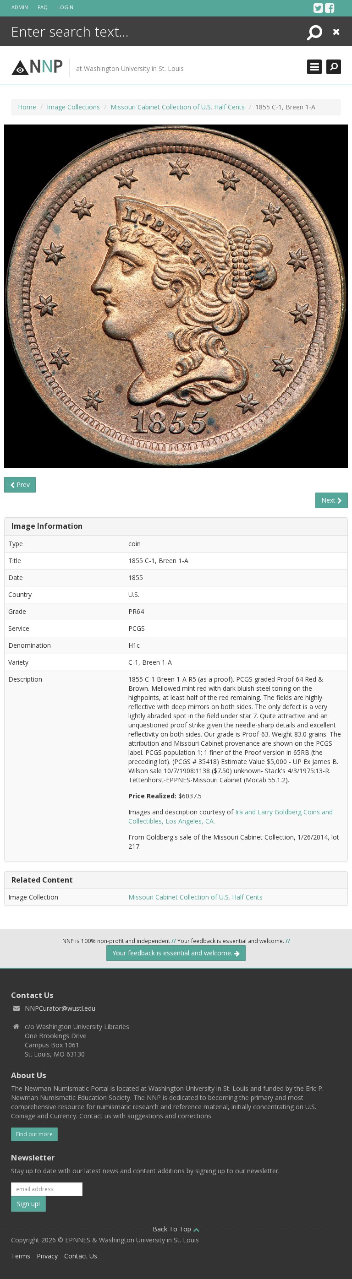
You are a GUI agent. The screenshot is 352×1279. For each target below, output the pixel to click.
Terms (20, 1256)
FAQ (43, 7)
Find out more (34, 1134)
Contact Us (80, 1256)
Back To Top (173, 1229)
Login (65, 7)
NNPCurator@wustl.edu (60, 1008)
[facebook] (330, 7)
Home (27, 107)
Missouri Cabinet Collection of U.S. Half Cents (177, 107)
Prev (22, 484)
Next (329, 500)
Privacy (47, 1256)
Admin (19, 7)
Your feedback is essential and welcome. (173, 952)
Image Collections (73, 107)
